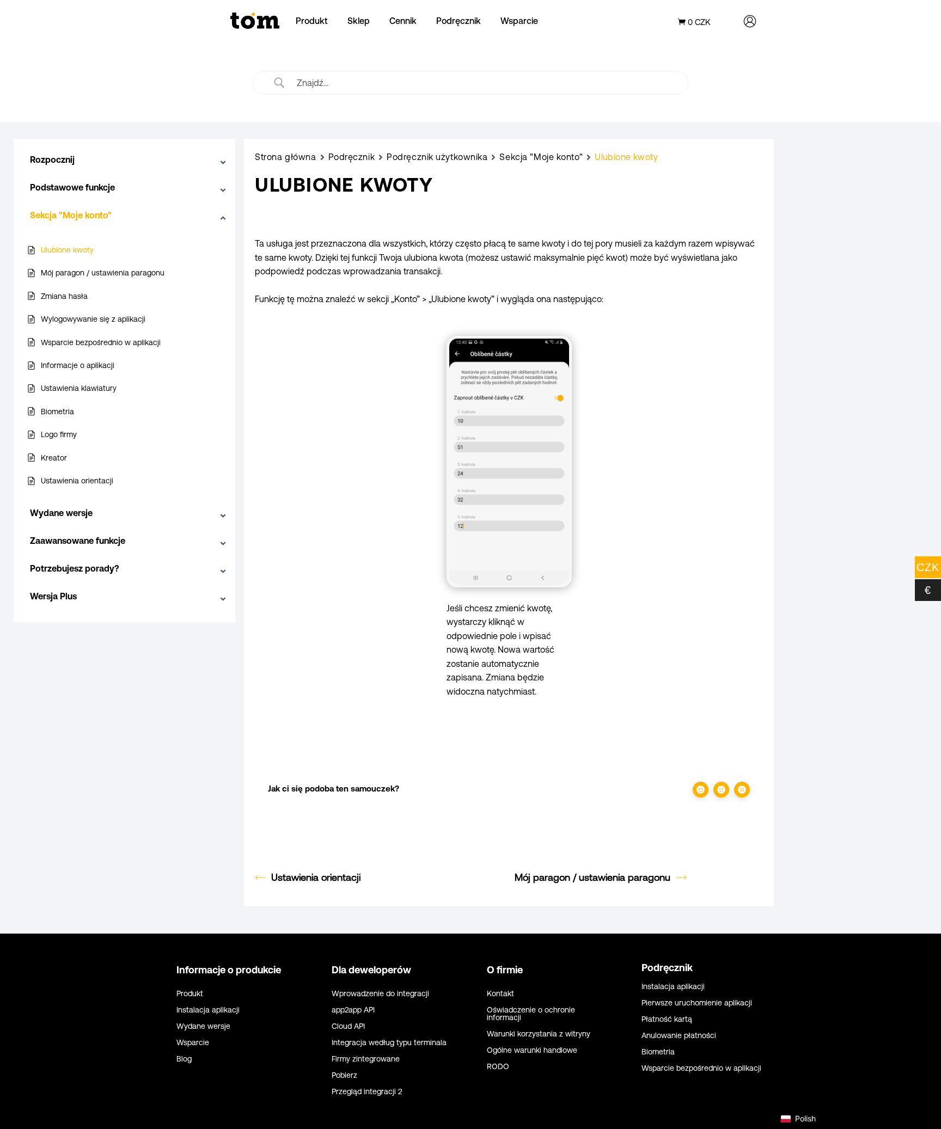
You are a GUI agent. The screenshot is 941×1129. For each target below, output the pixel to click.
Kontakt (500, 994)
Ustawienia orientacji (315, 877)
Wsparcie (519, 21)
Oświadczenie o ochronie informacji (531, 1014)
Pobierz (344, 1075)
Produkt (312, 21)
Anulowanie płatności (678, 1036)
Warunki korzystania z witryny (538, 1034)
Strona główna (285, 157)
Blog (184, 1059)
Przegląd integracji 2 (367, 1092)
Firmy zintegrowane (366, 1059)
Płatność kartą (666, 1019)
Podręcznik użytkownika (437, 157)
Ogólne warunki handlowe (532, 1050)
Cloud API (348, 1026)
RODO (498, 1067)
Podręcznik (458, 21)
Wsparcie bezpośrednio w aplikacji (701, 1068)
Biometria (658, 1052)
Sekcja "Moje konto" (541, 157)
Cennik (403, 21)
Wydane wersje (203, 1026)
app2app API (353, 1010)
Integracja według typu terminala (389, 1043)
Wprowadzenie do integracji (380, 994)
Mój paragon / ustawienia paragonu (592, 877)
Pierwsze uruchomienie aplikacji (696, 1003)
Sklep (358, 21)
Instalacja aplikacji (208, 1010)
